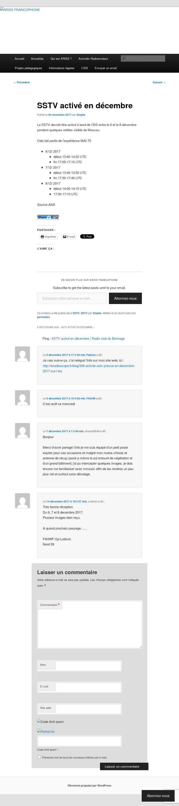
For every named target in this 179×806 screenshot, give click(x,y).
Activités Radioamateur (93, 58)
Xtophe (81, 115)
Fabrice (91, 355)
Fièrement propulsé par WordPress (89, 785)
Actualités (37, 58)
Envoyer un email (106, 68)
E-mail (44, 686)
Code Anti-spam (46, 749)
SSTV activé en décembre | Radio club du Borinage (88, 338)
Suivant (159, 82)
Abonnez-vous (125, 298)
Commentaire (50, 604)
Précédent (22, 82)
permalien (43, 317)
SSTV (76, 313)
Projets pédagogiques (28, 68)
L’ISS (84, 68)
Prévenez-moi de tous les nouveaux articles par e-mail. (74, 757)
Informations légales (61, 68)
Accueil (19, 58)
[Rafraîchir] (46, 731)
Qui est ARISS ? (61, 58)
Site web (45, 708)
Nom (43, 665)
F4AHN (90, 398)
